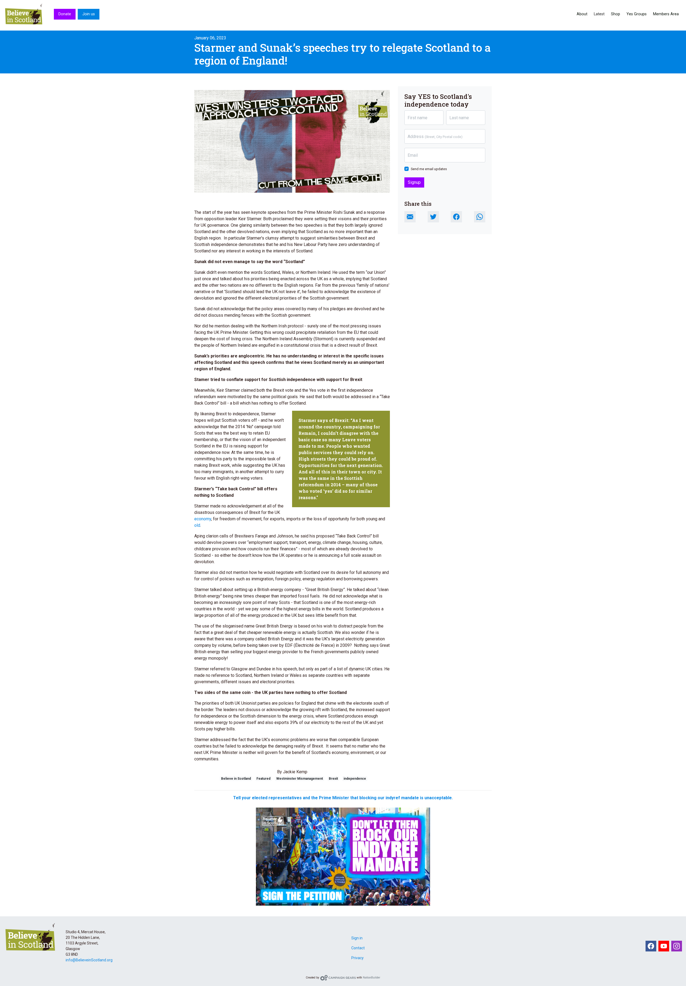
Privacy (357, 958)
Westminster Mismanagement (299, 778)
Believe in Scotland (236, 778)
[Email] (410, 216)
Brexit (333, 778)
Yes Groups (637, 14)
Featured (263, 778)
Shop (615, 14)
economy (202, 518)
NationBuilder (371, 977)
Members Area (666, 14)
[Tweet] (433, 216)
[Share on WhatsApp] (479, 216)
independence (355, 778)
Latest (599, 14)
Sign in (357, 938)
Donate (64, 14)
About (582, 14)
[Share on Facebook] (456, 216)
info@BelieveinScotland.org (89, 960)
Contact (358, 948)
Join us (88, 14)
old (197, 525)
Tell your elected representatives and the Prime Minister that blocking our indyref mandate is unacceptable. (343, 797)
